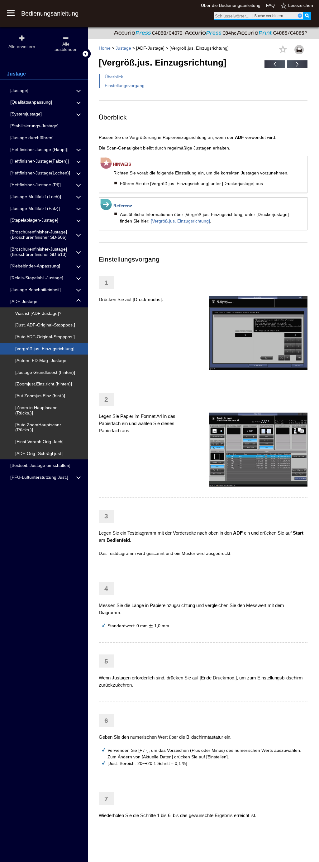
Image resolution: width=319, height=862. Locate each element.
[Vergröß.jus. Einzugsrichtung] (180, 220)
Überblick (114, 76)
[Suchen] (307, 15)
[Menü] (14, 13)
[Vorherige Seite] (274, 66)
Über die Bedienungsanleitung (230, 5)
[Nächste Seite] (297, 66)
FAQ (270, 5)
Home (105, 48)
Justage (123, 48)
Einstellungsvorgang (125, 85)
